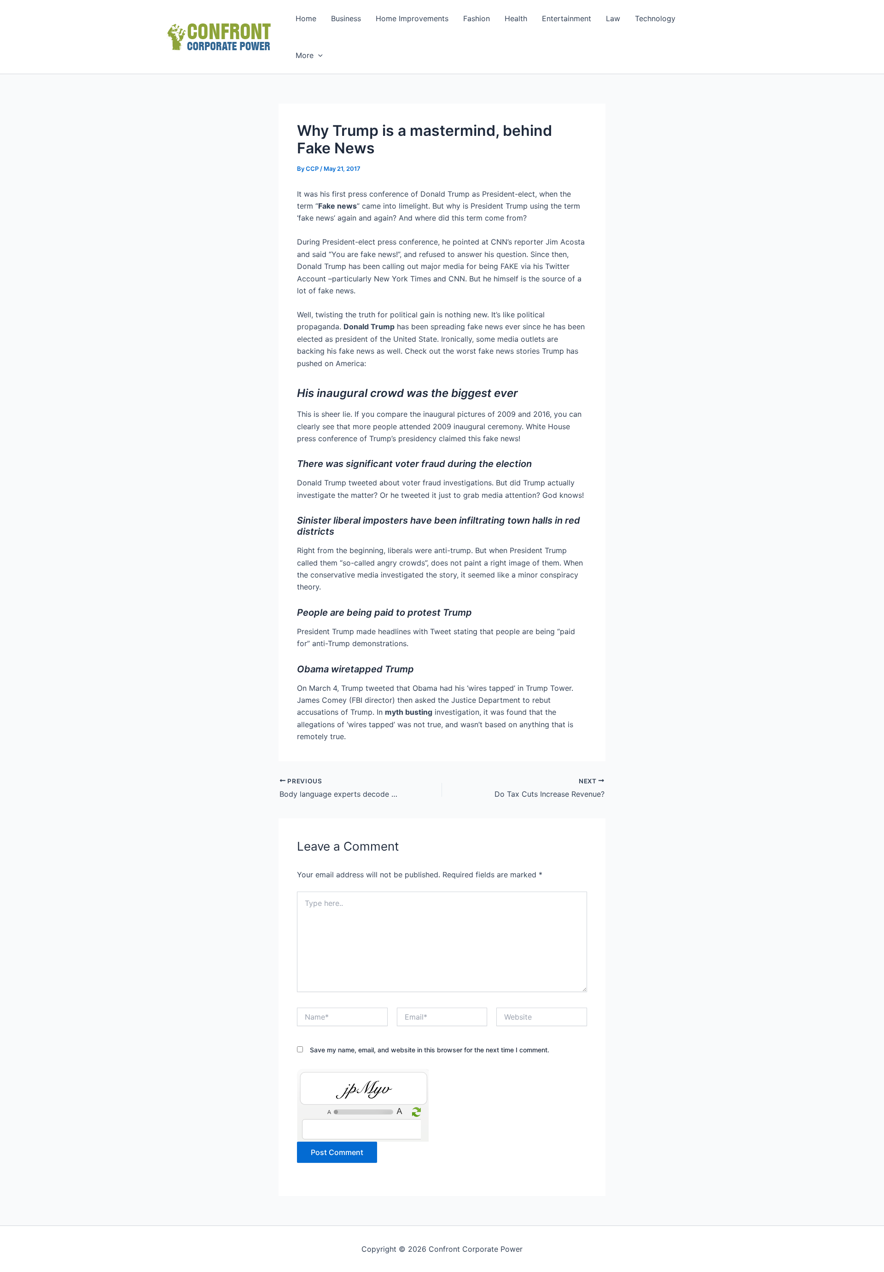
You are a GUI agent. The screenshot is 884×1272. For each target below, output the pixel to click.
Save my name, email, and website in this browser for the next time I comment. (429, 1050)
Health (516, 18)
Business (346, 18)
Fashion (476, 18)
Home (306, 18)
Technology (655, 18)
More (305, 55)
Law (613, 18)
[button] (318, 55)
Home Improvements (412, 18)
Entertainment (566, 18)
